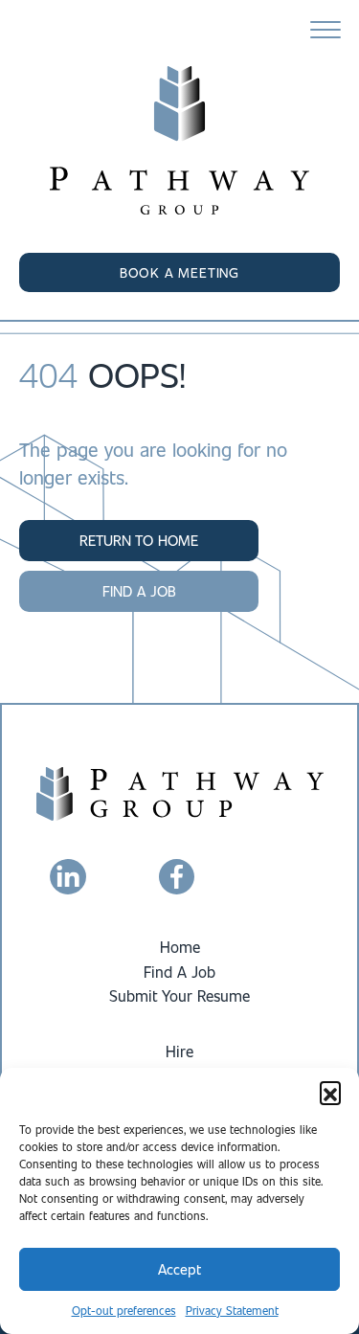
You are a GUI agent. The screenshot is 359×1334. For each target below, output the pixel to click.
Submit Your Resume (179, 995)
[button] (330, 1091)
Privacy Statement (232, 1310)
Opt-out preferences (124, 1310)
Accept (179, 1268)
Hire (179, 1051)
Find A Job (179, 971)
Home (180, 947)
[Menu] (325, 30)
